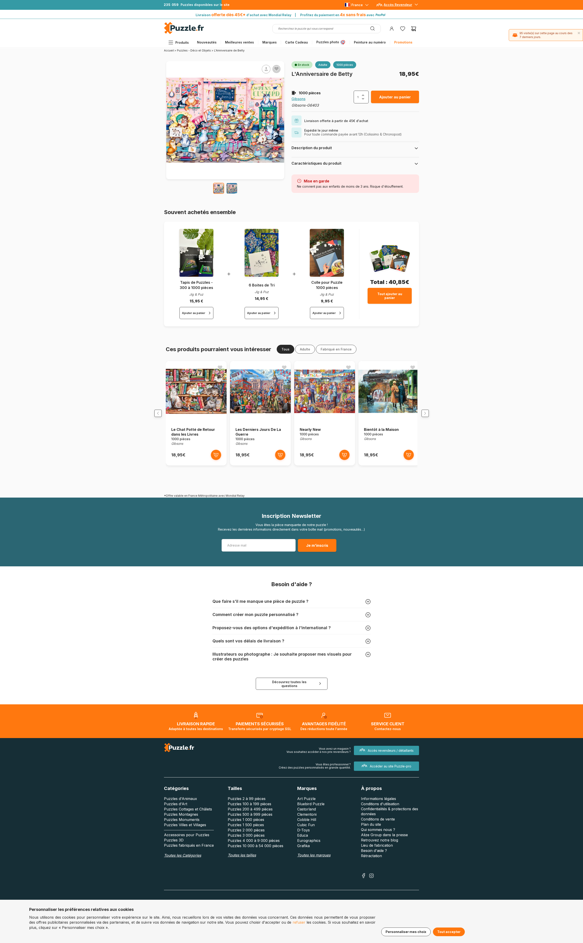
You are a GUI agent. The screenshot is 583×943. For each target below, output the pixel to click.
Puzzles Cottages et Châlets (188, 809)
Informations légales (378, 798)
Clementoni (307, 814)
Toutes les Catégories (182, 855)
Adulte (305, 349)
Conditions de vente (378, 819)
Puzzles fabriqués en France (189, 845)
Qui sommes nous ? (378, 829)
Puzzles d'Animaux (180, 798)
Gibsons (298, 99)
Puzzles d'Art (175, 804)
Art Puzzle (306, 798)
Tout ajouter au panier (389, 296)
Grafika (303, 845)
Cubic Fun (306, 825)
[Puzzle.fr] (184, 33)
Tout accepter (448, 932)
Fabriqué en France (336, 349)
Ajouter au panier (395, 97)
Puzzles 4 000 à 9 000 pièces (254, 840)
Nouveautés (207, 42)
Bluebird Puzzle (311, 804)
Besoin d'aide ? (374, 850)
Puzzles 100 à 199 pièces (249, 804)
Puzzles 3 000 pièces (246, 835)
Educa (302, 835)
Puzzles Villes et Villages (185, 825)
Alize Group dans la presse (384, 835)
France (357, 5)
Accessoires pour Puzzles (186, 835)
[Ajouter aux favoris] (276, 69)
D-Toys (303, 830)
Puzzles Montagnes (181, 814)
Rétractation (371, 856)
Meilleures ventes (239, 42)
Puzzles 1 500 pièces (246, 825)
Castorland (306, 809)
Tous (285, 349)
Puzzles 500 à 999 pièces (250, 814)
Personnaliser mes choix (406, 932)
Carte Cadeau (296, 42)
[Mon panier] (413, 28)
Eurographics (308, 840)
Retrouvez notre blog (379, 840)
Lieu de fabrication (377, 845)
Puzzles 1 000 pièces (246, 819)
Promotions (403, 42)
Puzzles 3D (174, 840)
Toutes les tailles (242, 855)
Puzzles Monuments (181, 819)
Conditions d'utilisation (380, 804)
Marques (269, 42)
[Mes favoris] (402, 28)
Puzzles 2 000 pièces (246, 830)
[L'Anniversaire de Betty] (218, 188)
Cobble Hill (306, 819)
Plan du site (371, 824)
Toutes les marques (313, 855)
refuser (299, 922)
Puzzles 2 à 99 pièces (247, 798)
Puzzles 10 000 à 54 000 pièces (255, 845)
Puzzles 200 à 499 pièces (250, 809)
